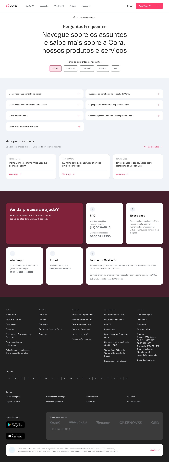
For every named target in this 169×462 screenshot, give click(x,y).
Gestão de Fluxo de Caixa (50, 329)
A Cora (73, 6)
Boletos (102, 68)
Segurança (141, 319)
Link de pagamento (54, 401)
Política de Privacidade (114, 314)
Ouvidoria (141, 324)
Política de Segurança (113, 319)
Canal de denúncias (146, 360)
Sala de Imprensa (13, 319)
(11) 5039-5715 (100, 227)
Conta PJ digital (13, 396)
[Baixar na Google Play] (15, 425)
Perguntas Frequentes (81, 339)
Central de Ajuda (144, 314)
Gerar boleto (92, 396)
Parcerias (86, 6)
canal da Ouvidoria (114, 279)
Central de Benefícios (81, 324)
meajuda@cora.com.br (60, 268)
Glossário (9, 372)
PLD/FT (107, 324)
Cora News (11, 324)
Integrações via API (80, 334)
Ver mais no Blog (151, 147)
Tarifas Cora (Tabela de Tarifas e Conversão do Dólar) (114, 353)
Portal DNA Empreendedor (83, 314)
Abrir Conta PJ (145, 6)
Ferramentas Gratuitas (82, 319)
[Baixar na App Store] (15, 436)
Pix (115, 68)
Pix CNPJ (131, 396)
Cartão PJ (44, 6)
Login (129, 6)
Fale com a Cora (144, 329)
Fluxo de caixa (133, 401)
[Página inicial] (74, 17)
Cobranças (43, 324)
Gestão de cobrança (55, 396)
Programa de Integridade (115, 361)
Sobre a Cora (11, 314)
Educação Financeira (81, 329)
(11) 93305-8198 (21, 272)
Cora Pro (43, 334)
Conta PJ (29, 6)
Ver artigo (13, 174)
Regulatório (109, 329)
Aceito (153, 450)
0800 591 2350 (100, 236)
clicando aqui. (112, 451)
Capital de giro (13, 401)
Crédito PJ (59, 6)
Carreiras (10, 329)
